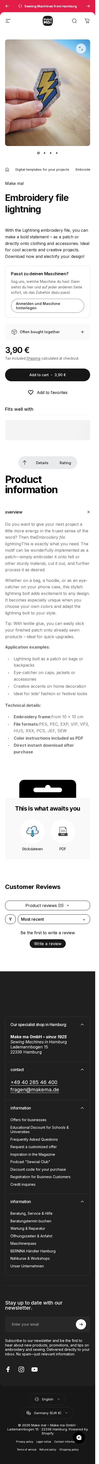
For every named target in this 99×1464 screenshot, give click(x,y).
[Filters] (10, 919)
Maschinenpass (23, 1243)
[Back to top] (24, 462)
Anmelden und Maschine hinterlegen (38, 305)
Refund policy (47, 1449)
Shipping (33, 358)
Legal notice (43, 1441)
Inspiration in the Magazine (32, 1154)
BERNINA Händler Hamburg (33, 1251)
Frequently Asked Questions (34, 1139)
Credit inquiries (23, 1184)
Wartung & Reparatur (27, 1228)
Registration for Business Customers (40, 1177)
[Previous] (7, 6)
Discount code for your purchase (38, 1169)
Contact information (66, 1441)
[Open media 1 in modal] (81, 48)
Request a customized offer (33, 1147)
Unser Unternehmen (27, 1266)
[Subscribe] (81, 1324)
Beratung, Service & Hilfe (31, 1213)
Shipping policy (69, 1449)
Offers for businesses (28, 1120)
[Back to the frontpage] (7, 170)
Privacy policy (24, 1441)
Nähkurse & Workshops (30, 1258)
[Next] (88, 6)
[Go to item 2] (45, 153)
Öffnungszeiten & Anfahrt (31, 1236)
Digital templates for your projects (42, 169)
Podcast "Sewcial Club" (30, 1162)
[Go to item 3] (51, 153)
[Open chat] (79, 1437)
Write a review (47, 943)
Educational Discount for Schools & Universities (39, 1129)
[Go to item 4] (57, 153)
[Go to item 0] (39, 153)
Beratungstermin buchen (30, 1221)
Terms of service (26, 1449)
